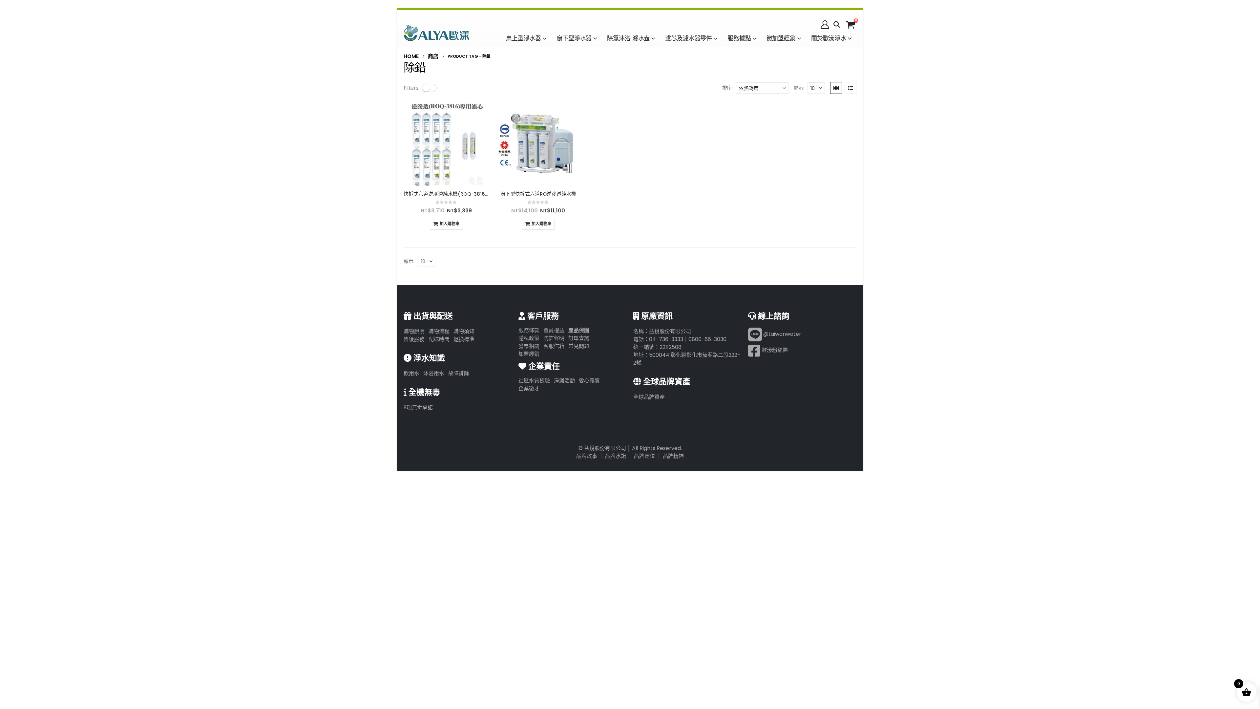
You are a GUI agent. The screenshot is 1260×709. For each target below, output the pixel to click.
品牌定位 (644, 456)
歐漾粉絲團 (774, 350)
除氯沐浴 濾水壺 (628, 38)
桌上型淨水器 (523, 38)
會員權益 (553, 330)
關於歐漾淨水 (828, 38)
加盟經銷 (528, 354)
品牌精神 (673, 456)
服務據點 (739, 38)
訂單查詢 (578, 338)
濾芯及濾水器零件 (688, 38)
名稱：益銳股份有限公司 (662, 331)
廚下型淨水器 (574, 38)
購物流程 (439, 331)
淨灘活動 (564, 380)
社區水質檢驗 (534, 380)
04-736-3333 (666, 339)
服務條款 (528, 330)
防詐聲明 (553, 338)
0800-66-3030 (707, 339)
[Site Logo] (436, 33)
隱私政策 (528, 338)
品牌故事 (586, 456)
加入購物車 (449, 223)
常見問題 (578, 346)
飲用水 (411, 373)
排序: (727, 87)
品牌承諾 (615, 456)
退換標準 (463, 339)
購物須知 (463, 331)
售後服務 (414, 339)
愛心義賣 (589, 380)
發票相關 (528, 346)
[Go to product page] (446, 143)
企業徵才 (528, 388)
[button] (837, 25)
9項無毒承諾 (418, 407)
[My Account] (825, 24)
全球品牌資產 (649, 397)
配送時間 (439, 339)
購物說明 (414, 331)
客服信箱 (553, 346)
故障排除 (458, 373)
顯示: (799, 87)
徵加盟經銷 (781, 38)
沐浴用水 (433, 373)
